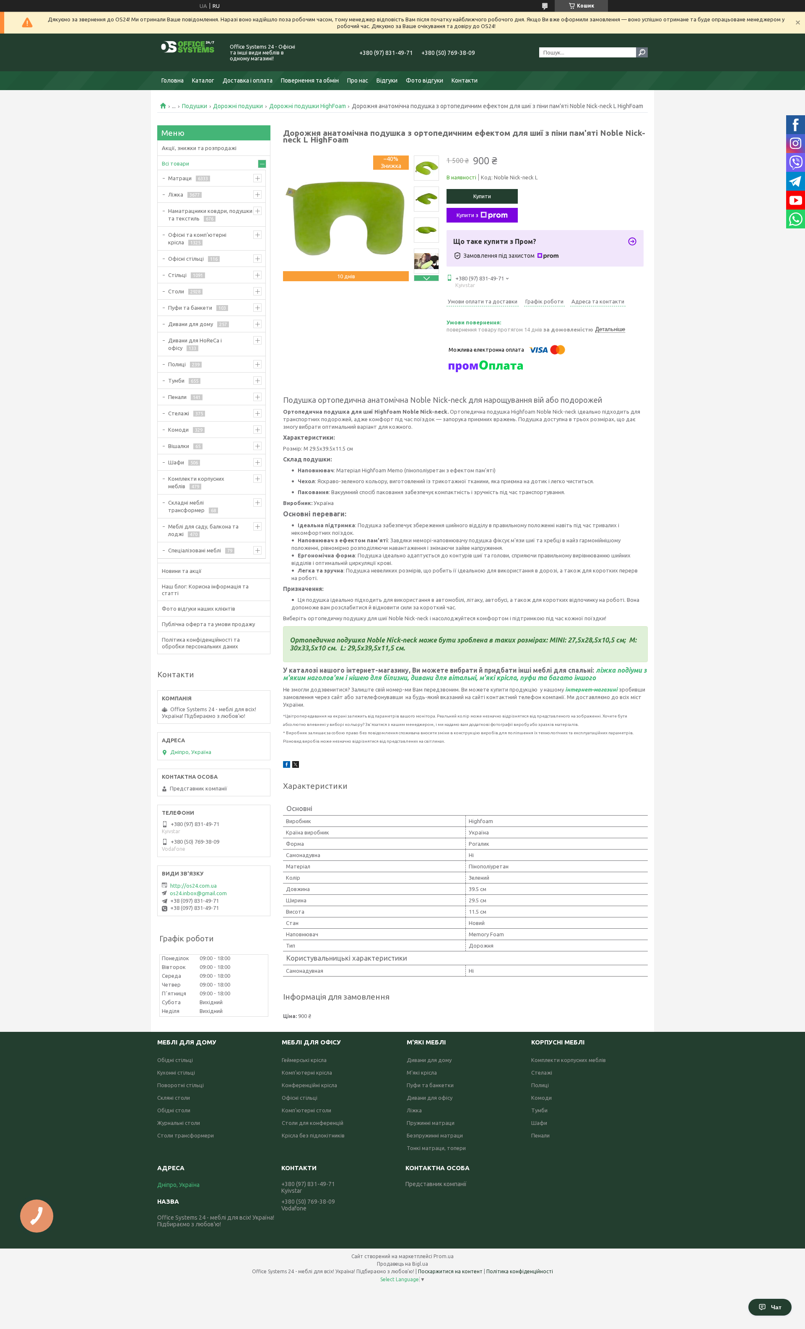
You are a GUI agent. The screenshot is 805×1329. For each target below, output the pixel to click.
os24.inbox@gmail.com (198, 893)
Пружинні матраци (430, 1123)
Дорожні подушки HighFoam (307, 106)
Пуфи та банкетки (430, 1085)
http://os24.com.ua (193, 886)
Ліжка (175, 194)
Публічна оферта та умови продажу (208, 624)
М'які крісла (422, 1072)
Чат (776, 1307)
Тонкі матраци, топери (436, 1148)
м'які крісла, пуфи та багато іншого (537, 677)
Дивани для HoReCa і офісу (195, 344)
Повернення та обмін (310, 80)
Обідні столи (173, 1110)
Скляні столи (173, 1098)
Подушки (194, 106)
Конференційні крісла (309, 1085)
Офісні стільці (186, 259)
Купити (482, 196)
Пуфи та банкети (190, 308)
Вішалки (178, 446)
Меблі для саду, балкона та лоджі (203, 530)
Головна (172, 80)
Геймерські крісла (304, 1060)
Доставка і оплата (248, 80)
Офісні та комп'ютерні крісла (197, 238)
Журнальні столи (178, 1123)
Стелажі (178, 413)
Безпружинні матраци (435, 1135)
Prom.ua (444, 1256)
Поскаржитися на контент (450, 1271)
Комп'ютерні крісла (307, 1072)
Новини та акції (182, 571)
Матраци (180, 178)
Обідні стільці (175, 1060)
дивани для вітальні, (444, 677)
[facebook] (286, 766)
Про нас (357, 80)
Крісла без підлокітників (313, 1135)
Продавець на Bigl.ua (402, 1264)
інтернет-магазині (591, 689)
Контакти (465, 80)
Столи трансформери (185, 1135)
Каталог (203, 80)
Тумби (176, 380)
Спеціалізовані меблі (194, 550)
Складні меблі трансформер (186, 506)
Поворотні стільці (180, 1085)
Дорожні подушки (238, 106)
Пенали (177, 397)
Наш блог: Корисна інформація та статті (205, 589)
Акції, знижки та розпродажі (199, 148)
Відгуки (387, 80)
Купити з (467, 215)
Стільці (177, 275)
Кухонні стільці (176, 1072)
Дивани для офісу (429, 1098)
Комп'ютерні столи (306, 1110)
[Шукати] (642, 52)
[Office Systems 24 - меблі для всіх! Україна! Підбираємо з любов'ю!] (188, 52)
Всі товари (175, 163)
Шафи (176, 462)
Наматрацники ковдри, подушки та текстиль (210, 214)
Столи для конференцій (312, 1123)
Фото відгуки (424, 80)
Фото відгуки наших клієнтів (198, 608)
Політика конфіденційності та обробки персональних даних (201, 643)
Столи (176, 291)
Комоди (178, 430)
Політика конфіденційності (519, 1271)
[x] (295, 766)
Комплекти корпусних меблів (196, 482)
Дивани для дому (190, 324)
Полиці (177, 364)
